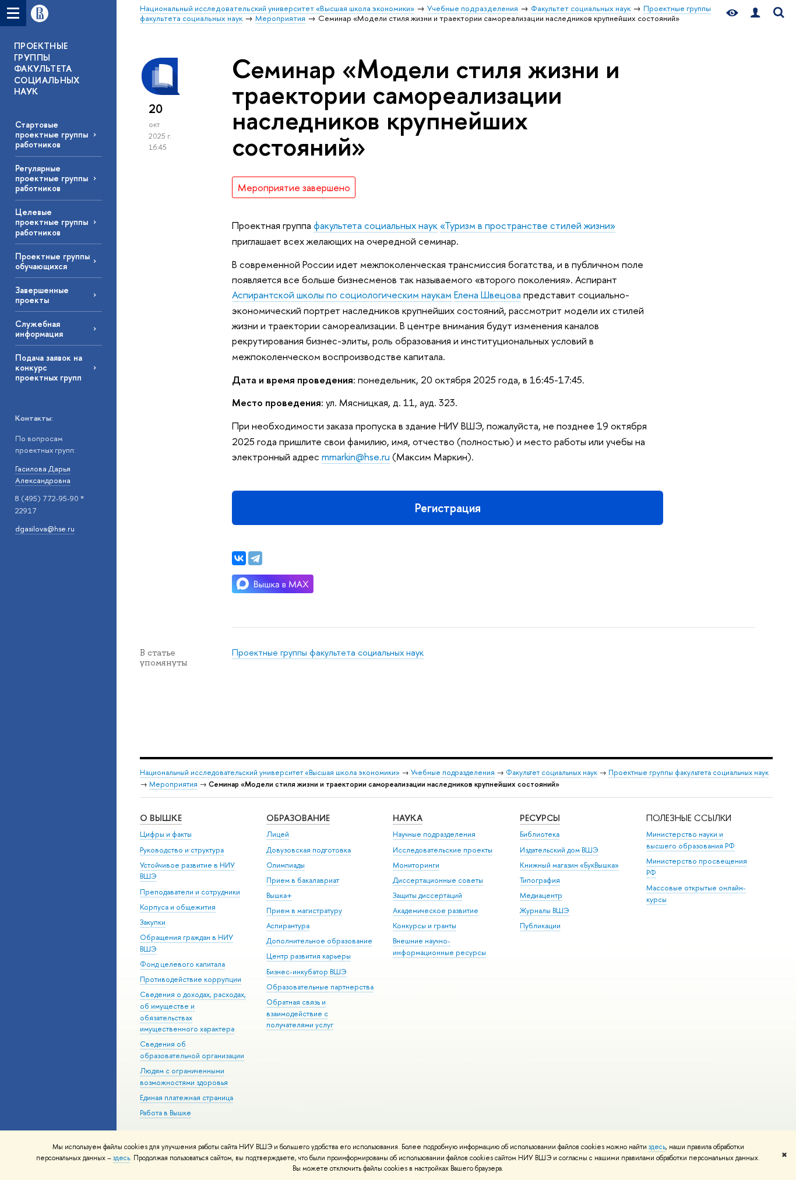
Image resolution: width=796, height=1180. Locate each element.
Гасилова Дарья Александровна (43, 474)
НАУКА (407, 818)
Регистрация (448, 508)
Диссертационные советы (438, 880)
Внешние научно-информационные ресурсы (439, 946)
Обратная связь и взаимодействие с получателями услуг (299, 1013)
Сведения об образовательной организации (192, 1050)
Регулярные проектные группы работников (51, 178)
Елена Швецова (487, 294)
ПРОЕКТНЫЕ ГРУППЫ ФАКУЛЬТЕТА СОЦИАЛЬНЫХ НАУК (47, 68)
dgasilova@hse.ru (45, 528)
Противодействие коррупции (190, 979)
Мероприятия (173, 784)
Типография (540, 880)
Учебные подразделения (453, 772)
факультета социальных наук (376, 225)
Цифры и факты (166, 834)
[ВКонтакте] (239, 558)
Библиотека (539, 834)
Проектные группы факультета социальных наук (328, 652)
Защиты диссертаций (427, 895)
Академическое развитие (435, 910)
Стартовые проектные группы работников (51, 134)
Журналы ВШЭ (544, 910)
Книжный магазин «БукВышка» (569, 865)
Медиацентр (541, 895)
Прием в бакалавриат (302, 880)
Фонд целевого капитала (182, 964)
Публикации (540, 926)
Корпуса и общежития (178, 907)
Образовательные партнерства (320, 987)
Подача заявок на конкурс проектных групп (48, 367)
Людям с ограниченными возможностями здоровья (184, 1076)
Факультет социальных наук (551, 772)
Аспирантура (287, 926)
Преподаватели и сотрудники (190, 892)
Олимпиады (285, 865)
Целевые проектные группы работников (51, 221)
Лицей (277, 834)
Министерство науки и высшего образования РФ (690, 840)
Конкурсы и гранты (424, 926)
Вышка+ (279, 895)
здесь (657, 1146)
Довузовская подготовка (308, 850)
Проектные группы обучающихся (52, 261)
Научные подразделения (434, 834)
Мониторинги (416, 865)
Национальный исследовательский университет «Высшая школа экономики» (270, 772)
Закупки (152, 922)
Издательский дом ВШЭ (559, 850)
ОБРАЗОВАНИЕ (298, 818)
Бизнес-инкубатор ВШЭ (306, 972)
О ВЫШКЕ (161, 818)
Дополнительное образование (319, 941)
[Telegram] (255, 558)
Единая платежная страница (186, 1097)
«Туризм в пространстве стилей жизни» (527, 225)
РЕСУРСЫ (540, 818)
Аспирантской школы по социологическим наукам (342, 294)
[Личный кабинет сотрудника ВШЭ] (755, 13)
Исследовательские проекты (442, 850)
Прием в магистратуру (304, 910)
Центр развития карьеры (308, 956)
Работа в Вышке (165, 1113)
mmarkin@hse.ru (356, 456)
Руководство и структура (182, 850)
